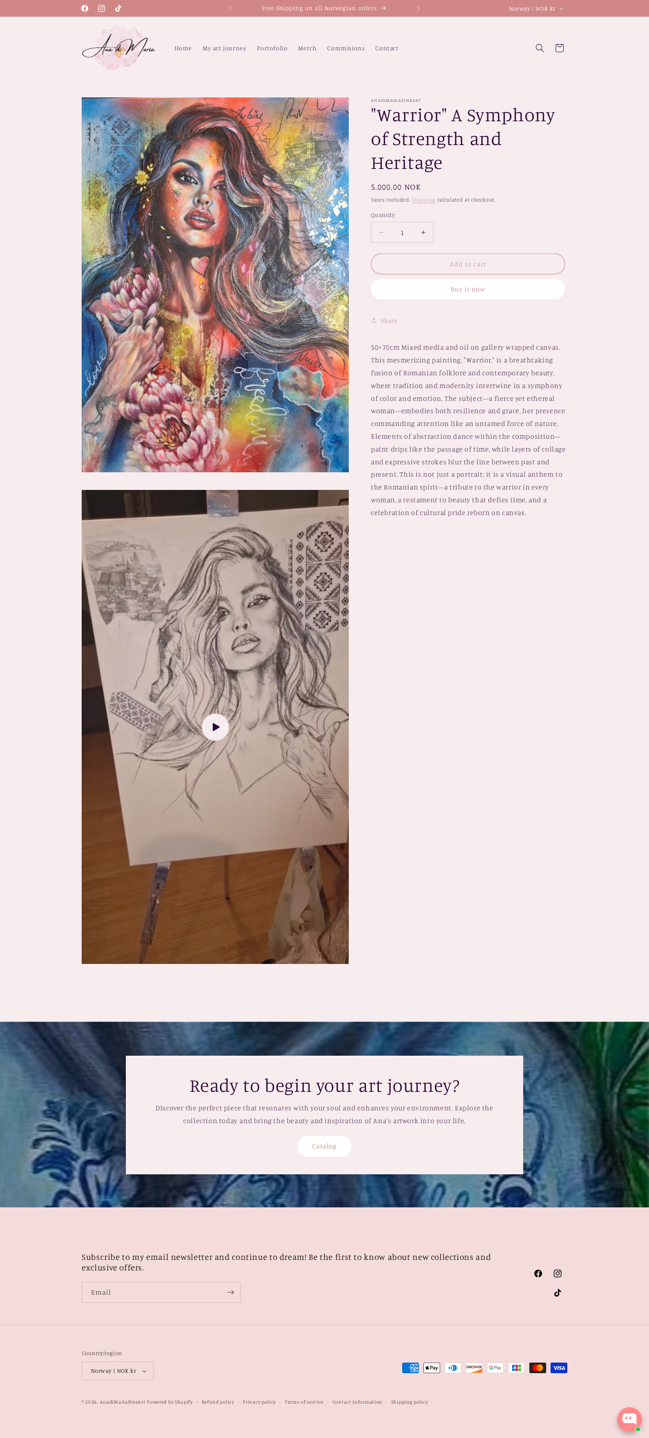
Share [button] (389, 320)
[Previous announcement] (230, 8)
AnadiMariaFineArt (123, 1402)
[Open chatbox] (629, 1419)
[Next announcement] (418, 8)
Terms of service (304, 1402)
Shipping (423, 199)
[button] (540, 48)
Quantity (383, 214)
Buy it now (468, 289)
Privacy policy (259, 1402)
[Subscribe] (230, 1292)
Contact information (357, 1402)
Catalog (324, 1146)
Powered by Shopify (170, 1402)
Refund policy (218, 1402)
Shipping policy (409, 1402)
